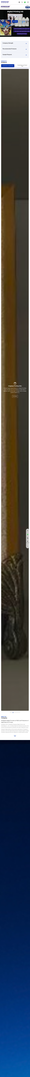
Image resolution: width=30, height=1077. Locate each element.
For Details (15, 21)
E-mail (27, 542)
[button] (10, 712)
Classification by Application (7, 65)
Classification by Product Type (22, 66)
